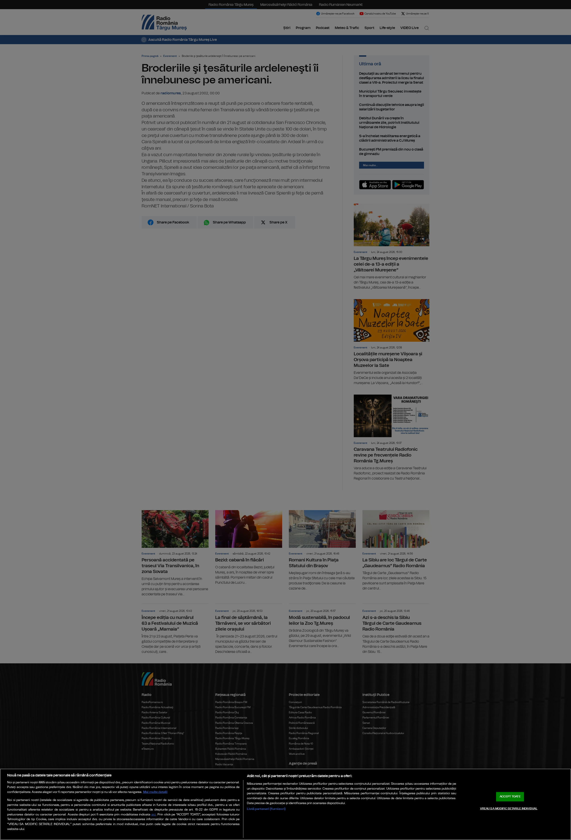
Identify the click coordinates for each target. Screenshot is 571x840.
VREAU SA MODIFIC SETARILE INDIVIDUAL (509, 808)
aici (153, 814)
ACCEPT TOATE (510, 796)
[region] (285, 804)
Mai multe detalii (155, 792)
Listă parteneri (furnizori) (266, 809)
